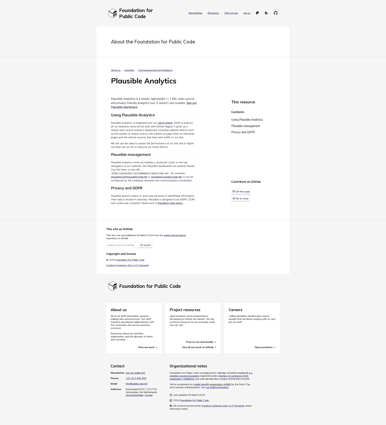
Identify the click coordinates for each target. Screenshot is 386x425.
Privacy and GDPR (243, 132)
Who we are (231, 12)
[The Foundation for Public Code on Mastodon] (257, 13)
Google (149, 395)
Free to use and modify (200, 341)
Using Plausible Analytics (247, 119)
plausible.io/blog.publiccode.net (129, 176)
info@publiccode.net (136, 383)
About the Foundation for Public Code (153, 42)
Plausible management (245, 126)
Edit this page (242, 191)
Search (147, 245)
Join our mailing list (135, 372)
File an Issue (241, 198)
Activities (129, 70)
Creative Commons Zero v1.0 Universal (127, 265)
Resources (213, 12)
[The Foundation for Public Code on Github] (275, 13)
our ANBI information (217, 387)
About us (116, 70)
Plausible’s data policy (170, 203)
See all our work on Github (198, 347)
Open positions (264, 347)
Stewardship (195, 12)
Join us (246, 12)
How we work (146, 347)
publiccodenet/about (175, 235)
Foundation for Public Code (129, 259)
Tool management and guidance (155, 70)
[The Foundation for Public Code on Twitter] (266, 13)
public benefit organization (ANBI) (213, 384)
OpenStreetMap (134, 395)
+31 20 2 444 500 (136, 378)
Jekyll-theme (165, 122)
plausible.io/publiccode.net (166, 176)
